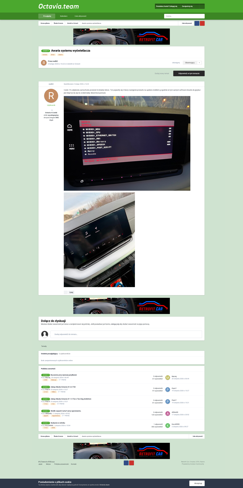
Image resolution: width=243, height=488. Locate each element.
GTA (197, 462)
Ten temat (193, 16)
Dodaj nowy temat (162, 73)
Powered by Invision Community (193, 464)
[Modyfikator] (196, 6)
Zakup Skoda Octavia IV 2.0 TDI (63, 387)
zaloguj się (115, 324)
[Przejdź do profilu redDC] (44, 62)
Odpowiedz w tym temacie (188, 73)
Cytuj (71, 292)
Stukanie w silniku (58, 423)
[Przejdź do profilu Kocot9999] (167, 425)
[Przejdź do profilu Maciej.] (167, 377)
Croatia (192, 462)
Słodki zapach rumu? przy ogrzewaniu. (66, 411)
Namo (202, 462)
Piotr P (47, 389)
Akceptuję (198, 483)
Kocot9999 (49, 425)
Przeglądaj (47, 16)
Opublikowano (76, 84)
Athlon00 (48, 413)
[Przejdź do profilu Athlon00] (167, 413)
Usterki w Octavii (73, 64)
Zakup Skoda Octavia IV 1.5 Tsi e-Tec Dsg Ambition (71, 399)
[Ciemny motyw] (202, 6)
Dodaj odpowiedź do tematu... (66, 334)
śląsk (51, 120)
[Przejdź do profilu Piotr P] (167, 389)
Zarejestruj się (187, 6)
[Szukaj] (202, 16)
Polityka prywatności (61, 464)
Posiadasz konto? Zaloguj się (167, 6)
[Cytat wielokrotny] (66, 292)
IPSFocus (51, 462)
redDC (55, 61)
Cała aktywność (80, 16)
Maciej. (47, 377)
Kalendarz (63, 16)
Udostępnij (175, 63)
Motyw (48, 464)
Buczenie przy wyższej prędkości (64, 375)
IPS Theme (42, 462)
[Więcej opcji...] (199, 84)
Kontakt (73, 464)
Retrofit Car (185, 462)
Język (40, 464)
